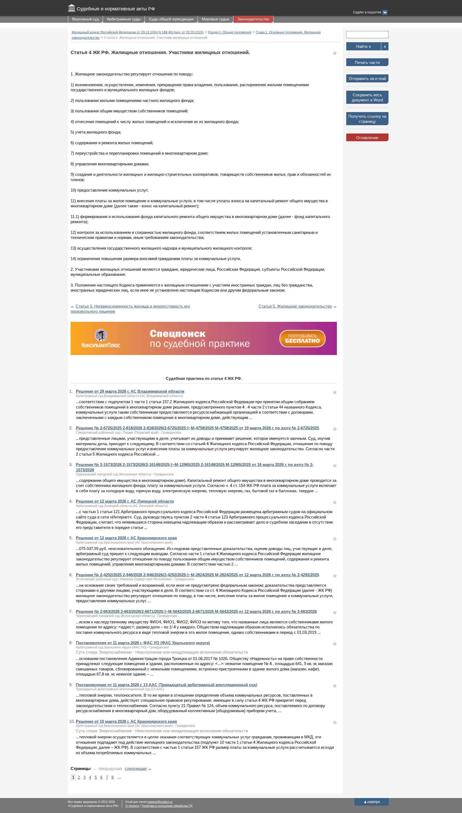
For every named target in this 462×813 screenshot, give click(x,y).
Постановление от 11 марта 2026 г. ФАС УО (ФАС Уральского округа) (143, 642)
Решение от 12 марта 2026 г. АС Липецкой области (125, 501)
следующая (136, 768)
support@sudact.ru (159, 801)
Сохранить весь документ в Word (367, 97)
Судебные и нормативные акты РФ (116, 9)
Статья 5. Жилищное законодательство (295, 306)
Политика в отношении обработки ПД (167, 805)
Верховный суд (85, 19)
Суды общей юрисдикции (171, 19)
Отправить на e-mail (367, 78)
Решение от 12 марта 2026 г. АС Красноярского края (126, 538)
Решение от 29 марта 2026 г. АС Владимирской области (130, 391)
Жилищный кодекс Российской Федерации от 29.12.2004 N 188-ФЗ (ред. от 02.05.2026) (138, 32)
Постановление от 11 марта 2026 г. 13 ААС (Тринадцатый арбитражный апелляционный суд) (166, 684)
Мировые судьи (215, 19)
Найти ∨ (363, 46)
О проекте (132, 805)
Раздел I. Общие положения (229, 32)
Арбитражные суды (124, 19)
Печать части (367, 62)
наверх (371, 801)
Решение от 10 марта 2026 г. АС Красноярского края (126, 721)
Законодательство (253, 19)
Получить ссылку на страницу (367, 119)
